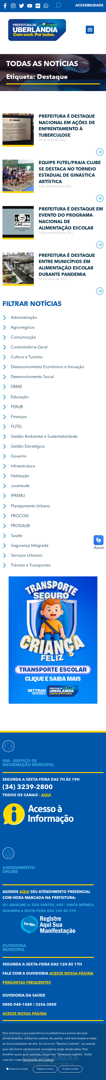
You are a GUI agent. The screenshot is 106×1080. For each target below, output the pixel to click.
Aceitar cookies (70, 1069)
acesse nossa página (71, 974)
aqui (46, 795)
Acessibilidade (89, 5)
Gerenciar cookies (18, 1069)
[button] (90, 30)
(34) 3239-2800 (27, 787)
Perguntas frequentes (26, 983)
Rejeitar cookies (45, 1069)
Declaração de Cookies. (38, 1060)
